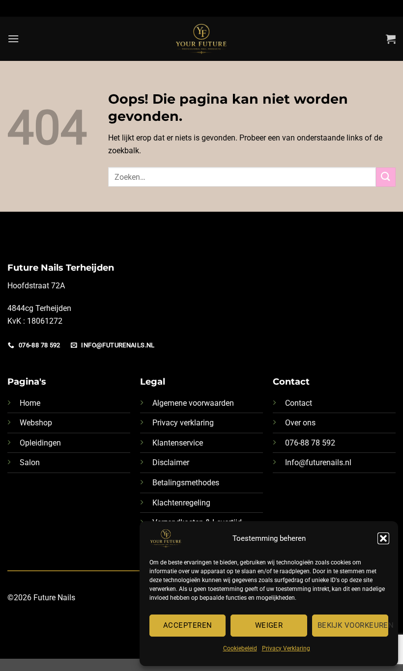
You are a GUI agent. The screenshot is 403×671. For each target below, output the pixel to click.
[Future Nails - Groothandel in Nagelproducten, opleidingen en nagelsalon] (201, 39)
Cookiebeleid (240, 648)
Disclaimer (170, 462)
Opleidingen (40, 442)
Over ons (300, 422)
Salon (30, 462)
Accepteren (187, 625)
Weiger (269, 625)
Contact (298, 403)
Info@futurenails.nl (318, 462)
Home (30, 403)
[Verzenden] (386, 177)
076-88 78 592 (310, 442)
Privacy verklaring (183, 422)
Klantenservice (177, 442)
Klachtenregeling (181, 502)
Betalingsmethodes (185, 482)
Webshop (36, 422)
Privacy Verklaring (286, 648)
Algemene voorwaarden (193, 403)
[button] (383, 538)
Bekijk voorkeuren (352, 625)
